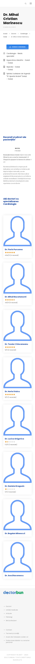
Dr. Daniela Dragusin (14, 486)
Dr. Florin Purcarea (14, 249)
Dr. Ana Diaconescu (14, 575)
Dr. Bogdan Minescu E (15, 533)
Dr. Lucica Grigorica (14, 438)
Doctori (8, 606)
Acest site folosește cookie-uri (17, 637)
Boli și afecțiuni (11, 620)
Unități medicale (12, 610)
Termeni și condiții (12, 633)
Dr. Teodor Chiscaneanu (16, 344)
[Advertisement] (17, 101)
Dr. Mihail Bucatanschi (15, 296)
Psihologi (9, 617)
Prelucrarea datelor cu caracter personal (18, 641)
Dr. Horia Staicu (12, 391)
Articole (9, 613)
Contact (9, 630)
